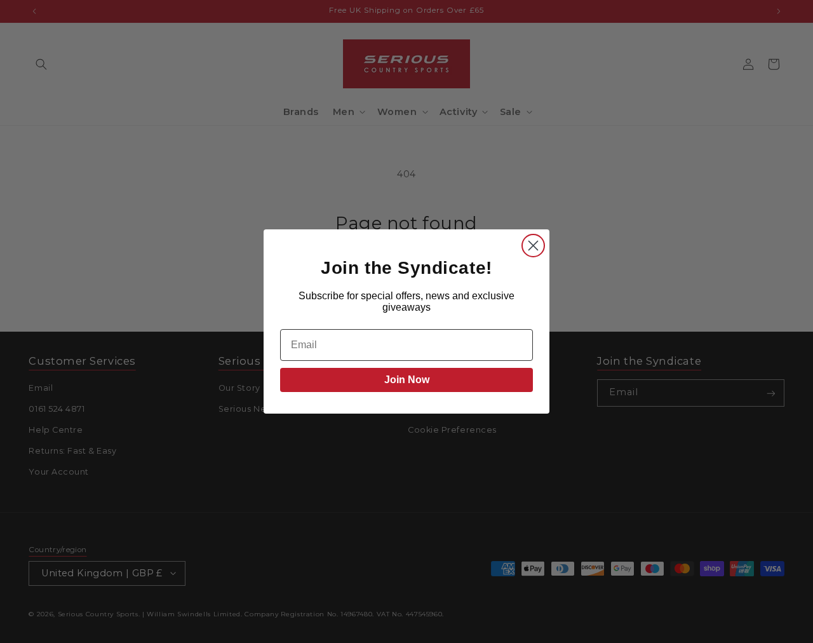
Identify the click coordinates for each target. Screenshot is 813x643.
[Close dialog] (533, 245)
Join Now (406, 379)
